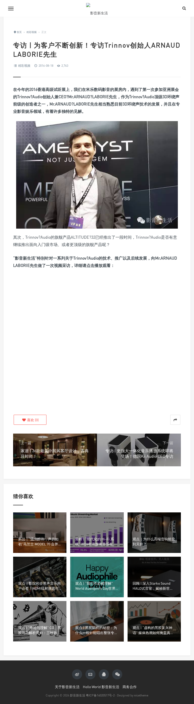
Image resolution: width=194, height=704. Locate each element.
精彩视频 (24, 65)
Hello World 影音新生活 (101, 687)
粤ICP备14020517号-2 (100, 695)
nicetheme (141, 695)
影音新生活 (77, 695)
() (32, 420)
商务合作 (130, 687)
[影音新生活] (97, 8)
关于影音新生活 (67, 687)
